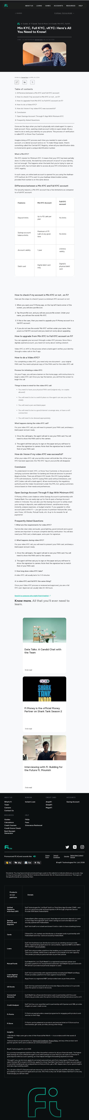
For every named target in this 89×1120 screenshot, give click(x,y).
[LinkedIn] (74, 847)
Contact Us (9, 811)
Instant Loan (30, 802)
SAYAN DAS (39, 39)
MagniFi (49, 808)
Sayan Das (24, 77)
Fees (27, 822)
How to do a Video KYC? (27, 105)
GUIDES (19, 13)
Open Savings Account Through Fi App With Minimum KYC (40, 116)
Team (6, 805)
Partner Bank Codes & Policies (76, 856)
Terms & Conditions (56, 856)
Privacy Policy (47, 856)
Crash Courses (10, 825)
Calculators (9, 822)
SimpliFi (49, 805)
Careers (7, 808)
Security (66, 856)
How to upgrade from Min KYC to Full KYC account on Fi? (40, 101)
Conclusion (21, 112)
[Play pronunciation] (34, 856)
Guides (25, 24)
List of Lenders (40, 947)
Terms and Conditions (40, 1041)
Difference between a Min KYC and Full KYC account (38, 93)
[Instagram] (82, 847)
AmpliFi (49, 802)
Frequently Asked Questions (28, 120)
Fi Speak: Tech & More (39, 24)
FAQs (27, 819)
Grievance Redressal (33, 825)
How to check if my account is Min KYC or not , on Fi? (38, 97)
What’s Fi (8, 802)
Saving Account (73, 802)
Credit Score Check (12, 828)
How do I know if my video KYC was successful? (36, 108)
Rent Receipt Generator (9, 832)
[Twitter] (67, 847)
